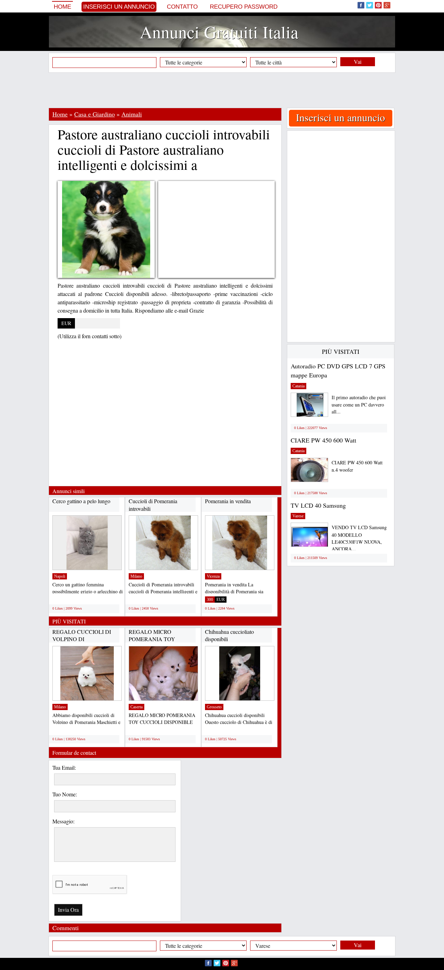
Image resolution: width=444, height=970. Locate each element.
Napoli (59, 576)
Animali (131, 114)
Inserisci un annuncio (119, 6)
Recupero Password (244, 6)
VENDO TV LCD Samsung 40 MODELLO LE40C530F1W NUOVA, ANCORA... (359, 538)
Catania (298, 386)
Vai (357, 61)
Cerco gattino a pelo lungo (81, 501)
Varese (298, 516)
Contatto (182, 6)
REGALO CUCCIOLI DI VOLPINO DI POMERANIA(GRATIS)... (83, 639)
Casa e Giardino (94, 114)
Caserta (136, 707)
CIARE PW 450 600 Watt (323, 440)
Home (62, 6)
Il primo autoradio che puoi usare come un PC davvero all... (359, 404)
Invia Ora (68, 909)
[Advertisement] (222, 90)
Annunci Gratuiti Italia (219, 31)
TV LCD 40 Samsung (318, 505)
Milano (136, 576)
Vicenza (213, 576)
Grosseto (214, 707)
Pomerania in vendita (228, 501)
